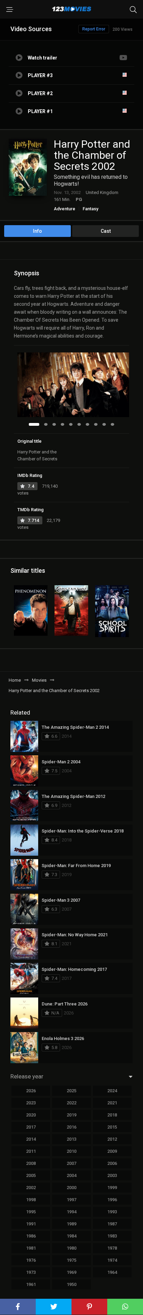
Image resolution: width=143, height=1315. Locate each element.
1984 (71, 1236)
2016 (71, 1127)
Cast (106, 231)
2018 (112, 1115)
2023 (31, 1102)
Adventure (64, 208)
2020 (31, 1115)
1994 (71, 1211)
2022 (71, 1102)
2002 (31, 1187)
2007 (71, 1163)
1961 (31, 1284)
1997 (71, 1199)
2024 (112, 1090)
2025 (71, 1090)
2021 (112, 1102)
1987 (112, 1223)
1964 (112, 1272)
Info (37, 231)
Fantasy (90, 208)
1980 (71, 1248)
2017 (31, 1127)
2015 (112, 1127)
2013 (71, 1139)
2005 (31, 1175)
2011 (31, 1151)
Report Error (93, 29)
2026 (31, 1090)
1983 (112, 1236)
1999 (112, 1187)
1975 (71, 1260)
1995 (31, 1211)
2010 (71, 1151)
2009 (112, 1151)
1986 (31, 1236)
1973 (31, 1272)
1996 (112, 1199)
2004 (71, 1175)
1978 (112, 1248)
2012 (112, 1139)
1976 (31, 1260)
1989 (71, 1223)
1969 (71, 1272)
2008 (31, 1163)
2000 (71, 1187)
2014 (31, 1139)
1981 (31, 1248)
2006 (112, 1163)
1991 (31, 1223)
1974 (112, 1260)
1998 (31, 1199)
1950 (71, 1284)
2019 (71, 1115)
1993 (112, 1211)
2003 (112, 1175)
